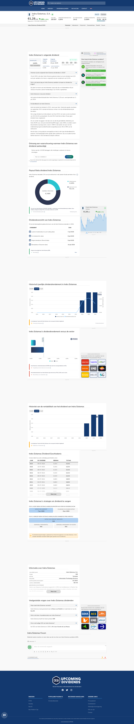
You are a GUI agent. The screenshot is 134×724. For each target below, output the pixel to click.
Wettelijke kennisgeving (95, 706)
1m (88, 232)
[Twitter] (67, 690)
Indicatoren (75, 25)
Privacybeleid (91, 701)
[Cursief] (37, 652)
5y (95, 232)
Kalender (67, 25)
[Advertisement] (67, 40)
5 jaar (31, 289)
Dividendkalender (53, 701)
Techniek (103, 14)
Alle (41, 289)
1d (86, 232)
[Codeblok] (50, 652)
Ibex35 (97, 14)
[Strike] (41, 652)
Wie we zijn (91, 709)
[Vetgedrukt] (34, 652)
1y (93, 232)
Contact (90, 712)
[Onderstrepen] (39, 652)
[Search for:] (76, 3)
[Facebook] (63, 690)
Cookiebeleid (91, 704)
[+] (56, 651)
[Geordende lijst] (43, 652)
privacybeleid (33, 161)
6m (91, 232)
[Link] (52, 652)
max (97, 232)
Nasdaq (31, 704)
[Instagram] (71, 690)
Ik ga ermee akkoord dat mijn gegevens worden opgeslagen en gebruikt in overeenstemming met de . (53, 160)
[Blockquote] (47, 652)
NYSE (30, 701)
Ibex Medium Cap (33, 709)
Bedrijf (98, 25)
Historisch (83, 25)
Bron (76, 252)
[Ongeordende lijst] (45, 652)
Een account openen (96, 70)
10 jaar (37, 289)
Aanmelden (69, 156)
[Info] (77, 175)
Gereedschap (91, 25)
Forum (103, 25)
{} (53, 651)
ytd (100, 232)
